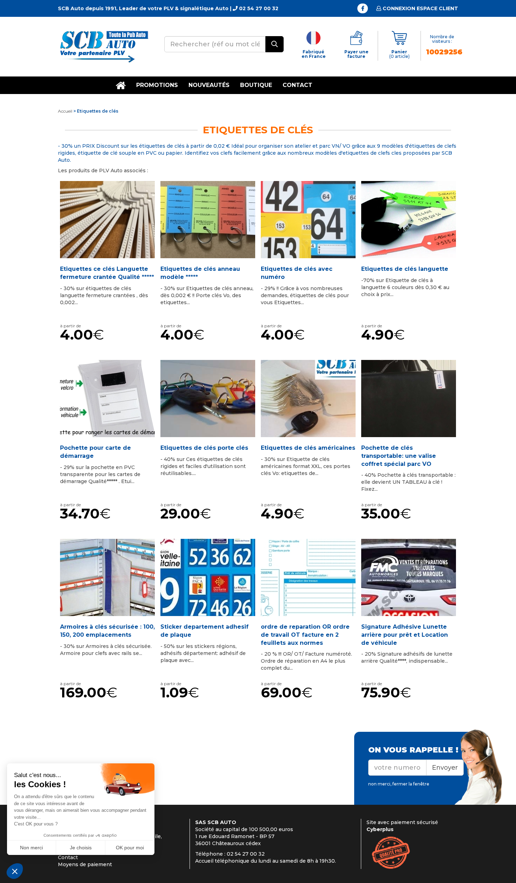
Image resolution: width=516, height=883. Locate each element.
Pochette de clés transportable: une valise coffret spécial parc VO (398, 455)
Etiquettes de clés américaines (308, 447)
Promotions (157, 85)
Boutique (256, 85)
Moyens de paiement (85, 864)
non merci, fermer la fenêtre (398, 784)
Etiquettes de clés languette (404, 269)
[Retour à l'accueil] (103, 46)
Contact (297, 85)
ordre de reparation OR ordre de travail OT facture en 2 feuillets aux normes (305, 634)
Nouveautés (209, 85)
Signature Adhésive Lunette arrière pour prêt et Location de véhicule (404, 634)
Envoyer (445, 767)
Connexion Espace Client (419, 8)
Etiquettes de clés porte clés (204, 447)
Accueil (65, 111)
